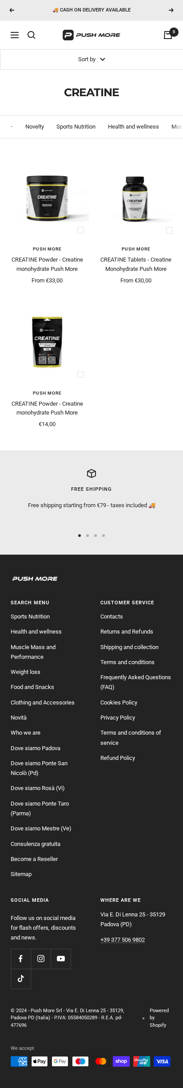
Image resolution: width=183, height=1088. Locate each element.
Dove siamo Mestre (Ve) (41, 828)
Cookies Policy (118, 702)
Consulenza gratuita (35, 844)
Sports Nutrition (75, 126)
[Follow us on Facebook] (21, 959)
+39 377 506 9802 (122, 939)
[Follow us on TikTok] (21, 979)
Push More (47, 249)
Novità (19, 717)
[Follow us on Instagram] (41, 959)
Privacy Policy (117, 717)
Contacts (111, 616)
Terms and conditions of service (130, 737)
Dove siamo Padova (35, 748)
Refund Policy (117, 758)
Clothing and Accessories (43, 702)
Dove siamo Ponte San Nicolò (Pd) (39, 768)
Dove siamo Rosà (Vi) (38, 788)
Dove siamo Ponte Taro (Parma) (40, 808)
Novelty (34, 126)
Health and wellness (133, 126)
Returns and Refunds (126, 631)
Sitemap (21, 874)
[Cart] (167, 35)
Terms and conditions (127, 662)
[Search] (32, 35)
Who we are (25, 732)
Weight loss (25, 672)
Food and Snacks (32, 687)
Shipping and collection (129, 647)
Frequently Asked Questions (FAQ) (135, 682)
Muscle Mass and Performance (33, 652)
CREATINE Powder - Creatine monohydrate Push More (47, 264)
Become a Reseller (34, 859)
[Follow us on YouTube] (61, 959)
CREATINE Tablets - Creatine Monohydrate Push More (135, 264)
